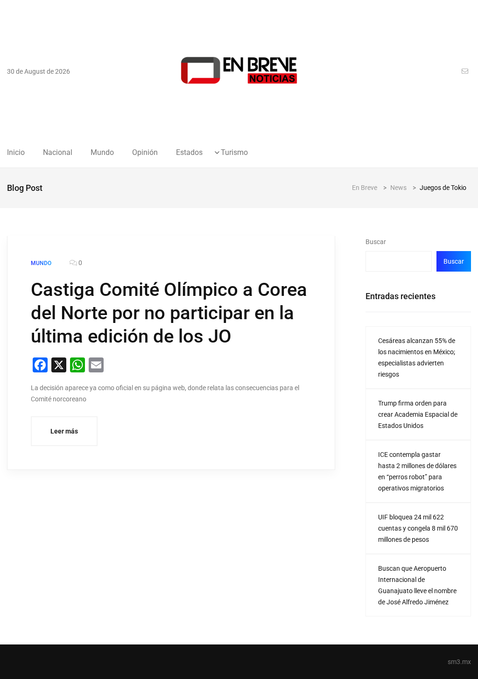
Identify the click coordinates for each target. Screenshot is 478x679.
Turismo (234, 152)
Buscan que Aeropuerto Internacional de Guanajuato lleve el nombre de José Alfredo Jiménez (417, 585)
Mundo (102, 152)
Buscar (376, 241)
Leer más (64, 431)
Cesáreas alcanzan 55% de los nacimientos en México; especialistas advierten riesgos (416, 357)
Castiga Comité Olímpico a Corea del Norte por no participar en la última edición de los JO (169, 313)
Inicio (16, 152)
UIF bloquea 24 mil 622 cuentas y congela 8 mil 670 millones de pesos (418, 528)
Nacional (57, 152)
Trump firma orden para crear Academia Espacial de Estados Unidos (417, 414)
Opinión (145, 152)
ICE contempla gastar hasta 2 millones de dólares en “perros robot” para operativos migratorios (417, 471)
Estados (189, 152)
